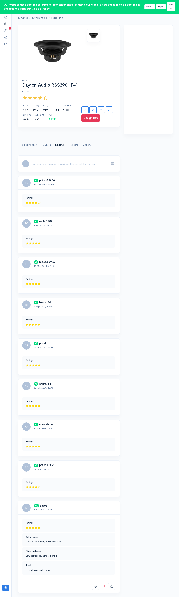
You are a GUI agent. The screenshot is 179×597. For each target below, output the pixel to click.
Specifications (30, 144)
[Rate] (93, 110)
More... (149, 6)
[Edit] (85, 110)
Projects (73, 144)
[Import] (101, 110)
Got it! (171, 6)
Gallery (87, 144)
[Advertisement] (148, 79)
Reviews (60, 144)
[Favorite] (109, 110)
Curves (47, 144)
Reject (161, 6)
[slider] (35, 97)
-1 (103, 586)
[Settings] (5, 588)
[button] (5, 23)
